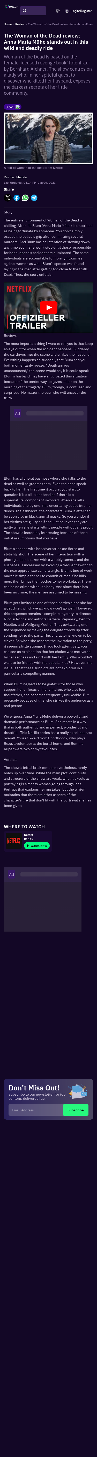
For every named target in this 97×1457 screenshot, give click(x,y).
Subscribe (76, 1109)
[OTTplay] (11, 11)
